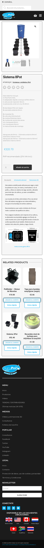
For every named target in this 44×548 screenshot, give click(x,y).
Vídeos (5, 398)
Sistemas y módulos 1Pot (22, 82)
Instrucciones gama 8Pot (22, 246)
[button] (4, 87)
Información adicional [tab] (20, 180)
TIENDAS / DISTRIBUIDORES (13, 402)
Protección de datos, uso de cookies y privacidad (21, 474)
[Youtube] (18, 508)
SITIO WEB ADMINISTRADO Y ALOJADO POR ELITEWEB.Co (19, 544)
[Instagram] (9, 508)
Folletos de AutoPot (10, 425)
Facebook (6, 439)
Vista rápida (12, 305)
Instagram (6, 451)
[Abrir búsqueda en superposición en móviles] (16, 8)
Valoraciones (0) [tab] (33, 180)
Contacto (6, 470)
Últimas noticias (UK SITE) (12, 407)
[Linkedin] (13, 508)
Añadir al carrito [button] (12, 300)
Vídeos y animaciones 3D (12, 417)
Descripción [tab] (7, 180)
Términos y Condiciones (11, 478)
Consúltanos (7, 421)
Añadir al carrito (22, 167)
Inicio (4, 390)
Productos (6, 394)
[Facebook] (4, 508)
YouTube (5, 447)
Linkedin (5, 455)
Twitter (5, 443)
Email (5, 488)
